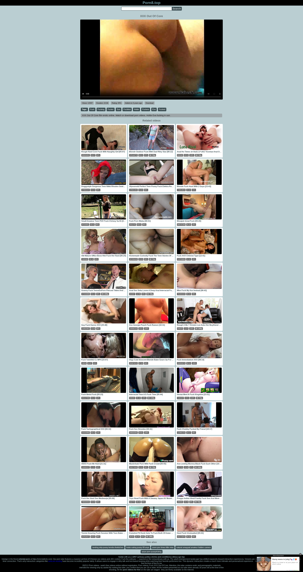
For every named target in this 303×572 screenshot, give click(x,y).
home (121, 557)
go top (182, 557)
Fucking (101, 109)
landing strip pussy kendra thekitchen (107, 547)
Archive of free (151, 563)
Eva (154, 109)
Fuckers (145, 109)
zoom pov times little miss (163, 547)
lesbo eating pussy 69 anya (137, 547)
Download (149, 103)
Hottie (136, 109)
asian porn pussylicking (151, 552)
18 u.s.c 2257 (131, 557)
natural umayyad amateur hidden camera (193, 547)
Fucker (111, 109)
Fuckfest (127, 109)
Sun (118, 109)
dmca (174, 557)
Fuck (92, 109)
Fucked (162, 109)
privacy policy (144, 557)
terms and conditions (161, 557)
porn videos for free (131, 570)
